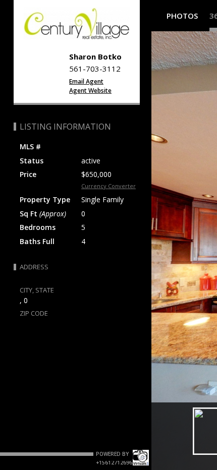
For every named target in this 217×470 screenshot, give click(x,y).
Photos (182, 16)
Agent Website (90, 90)
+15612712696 (114, 462)
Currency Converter (108, 186)
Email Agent (86, 81)
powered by (113, 453)
